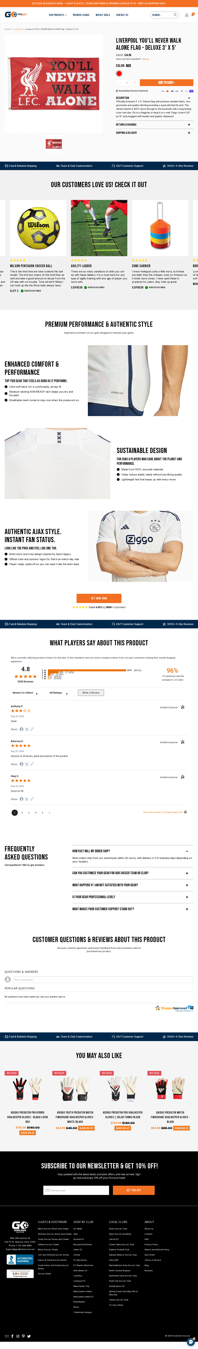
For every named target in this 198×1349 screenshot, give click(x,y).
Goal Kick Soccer (181, 1335)
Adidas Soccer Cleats (48, 1244)
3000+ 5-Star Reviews (180, 165)
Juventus (77, 1275)
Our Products (56, 15)
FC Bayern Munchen (83, 1265)
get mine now (99, 598)
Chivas (76, 1255)
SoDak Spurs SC (117, 1286)
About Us (149, 1228)
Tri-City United (116, 1305)
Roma (76, 1307)
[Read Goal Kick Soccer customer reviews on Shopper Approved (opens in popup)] (20, 1273)
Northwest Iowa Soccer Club (123, 1275)
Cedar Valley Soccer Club (121, 1244)
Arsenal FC (78, 1239)
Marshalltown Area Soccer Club (124, 1265)
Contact (148, 1234)
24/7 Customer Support (129, 165)
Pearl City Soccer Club (120, 1281)
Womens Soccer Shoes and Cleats (55, 1234)
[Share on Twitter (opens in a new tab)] (27, 729)
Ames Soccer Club (118, 1228)
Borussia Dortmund (82, 1244)
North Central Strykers (120, 1270)
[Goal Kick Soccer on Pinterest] (23, 1336)
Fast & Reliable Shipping (23, 165)
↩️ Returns (142, 1322)
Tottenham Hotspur (82, 1312)
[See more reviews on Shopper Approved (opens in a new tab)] (32, 729)
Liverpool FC (79, 1281)
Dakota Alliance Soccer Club (123, 1255)
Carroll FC (114, 1239)
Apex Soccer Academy (120, 1234)
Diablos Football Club (119, 1249)
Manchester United (82, 1291)
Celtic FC (77, 1249)
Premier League (81, 15)
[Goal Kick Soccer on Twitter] (29, 1336)
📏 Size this (142, 1316)
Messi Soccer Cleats (48, 1249)
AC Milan (77, 1228)
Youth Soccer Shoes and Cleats (53, 1239)
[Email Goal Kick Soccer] (7, 1336)
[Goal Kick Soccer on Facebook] (12, 1336)
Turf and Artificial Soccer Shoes (53, 1255)
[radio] (99, 670)
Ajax (75, 1234)
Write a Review (90, 692)
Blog (147, 1265)
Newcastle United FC (83, 1296)
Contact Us (122, 15)
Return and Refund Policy (157, 1249)
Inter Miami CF (80, 1270)
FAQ (146, 1239)
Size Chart (150, 1255)
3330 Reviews (28, 681)
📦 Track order (182, 1316)
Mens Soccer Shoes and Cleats (53, 1228)
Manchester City (81, 1286)
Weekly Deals (103, 15)
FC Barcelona (80, 1260)
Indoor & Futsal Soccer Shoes (52, 1260)
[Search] (175, 15)
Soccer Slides (44, 1273)
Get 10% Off (134, 1190)
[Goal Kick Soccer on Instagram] (18, 1336)
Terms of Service (153, 1260)
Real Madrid (79, 1301)
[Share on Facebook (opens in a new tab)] (21, 729)
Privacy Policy (151, 1244)
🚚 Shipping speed (161, 1316)
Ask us (145, 59)
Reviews (149, 1270)
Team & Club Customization (76, 165)
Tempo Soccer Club (118, 1299)
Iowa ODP (113, 1260)
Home (7, 29)
